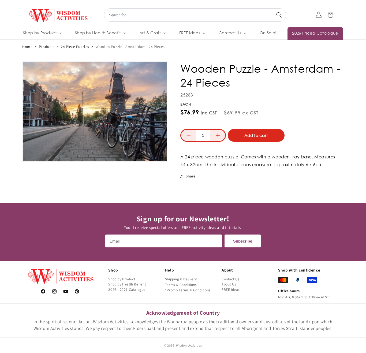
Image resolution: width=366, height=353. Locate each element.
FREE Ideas (231, 289)
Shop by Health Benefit (127, 284)
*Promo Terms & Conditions (188, 290)
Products (47, 46)
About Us (229, 284)
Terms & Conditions (181, 284)
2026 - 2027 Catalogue (126, 289)
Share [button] (191, 176)
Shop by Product (121, 279)
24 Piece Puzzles (75, 46)
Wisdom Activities (189, 345)
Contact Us (231, 279)
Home (27, 46)
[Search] (279, 15)
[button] (42, 33)
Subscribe (242, 241)
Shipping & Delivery (181, 279)
